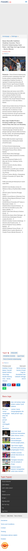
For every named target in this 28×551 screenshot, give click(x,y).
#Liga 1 (4, 491)
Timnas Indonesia (6, 481)
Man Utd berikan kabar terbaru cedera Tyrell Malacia (18, 404)
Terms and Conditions (7, 524)
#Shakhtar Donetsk (9, 356)
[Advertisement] (14, 19)
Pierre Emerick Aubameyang (12, 359)
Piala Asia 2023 (5, 501)
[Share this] (4, 385)
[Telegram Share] (18, 385)
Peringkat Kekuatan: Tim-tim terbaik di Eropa (17, 462)
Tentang (3, 531)
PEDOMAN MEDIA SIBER (9, 535)
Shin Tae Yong (5, 504)
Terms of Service (18, 515)
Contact (3, 528)
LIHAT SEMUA (5, 484)
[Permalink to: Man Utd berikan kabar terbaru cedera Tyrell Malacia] (6, 404)
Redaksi (3, 539)
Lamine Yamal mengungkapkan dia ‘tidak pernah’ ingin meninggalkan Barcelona (17, 413)
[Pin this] (14, 385)
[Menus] (26, 2)
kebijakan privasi (6, 494)
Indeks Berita (10, 515)
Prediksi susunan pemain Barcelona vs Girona (17, 455)
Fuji (3, 507)
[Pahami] (6, 2)
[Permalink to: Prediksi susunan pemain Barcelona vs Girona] (6, 455)
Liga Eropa (20, 356)
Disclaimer (4, 520)
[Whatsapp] (4, 388)
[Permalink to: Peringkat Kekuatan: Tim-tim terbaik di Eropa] (6, 462)
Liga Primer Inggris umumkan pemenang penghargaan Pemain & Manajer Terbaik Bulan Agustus (17, 450)
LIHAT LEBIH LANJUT (7, 488)
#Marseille (14, 353)
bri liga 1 (4, 498)
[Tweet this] (9, 385)
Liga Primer (5, 511)
